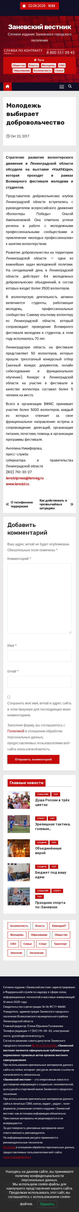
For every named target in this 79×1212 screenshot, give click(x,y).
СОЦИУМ (41, 842)
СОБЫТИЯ (42, 794)
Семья (59, 70)
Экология (16, 953)
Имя (12, 645)
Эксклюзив (36, 953)
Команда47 (59, 926)
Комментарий (19, 558)
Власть (33, 65)
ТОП (56, 794)
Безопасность (42, 70)
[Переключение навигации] (61, 86)
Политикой (15, 731)
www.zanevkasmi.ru (17, 1157)
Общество (18, 65)
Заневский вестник (39, 27)
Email (13, 671)
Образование (21, 70)
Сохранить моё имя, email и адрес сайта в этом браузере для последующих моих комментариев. (39, 709)
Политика (9, 1147)
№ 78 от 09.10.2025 (44, 1046)
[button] (71, 86)
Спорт (43, 944)
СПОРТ (41, 818)
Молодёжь (48, 65)
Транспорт (60, 944)
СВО (62, 65)
